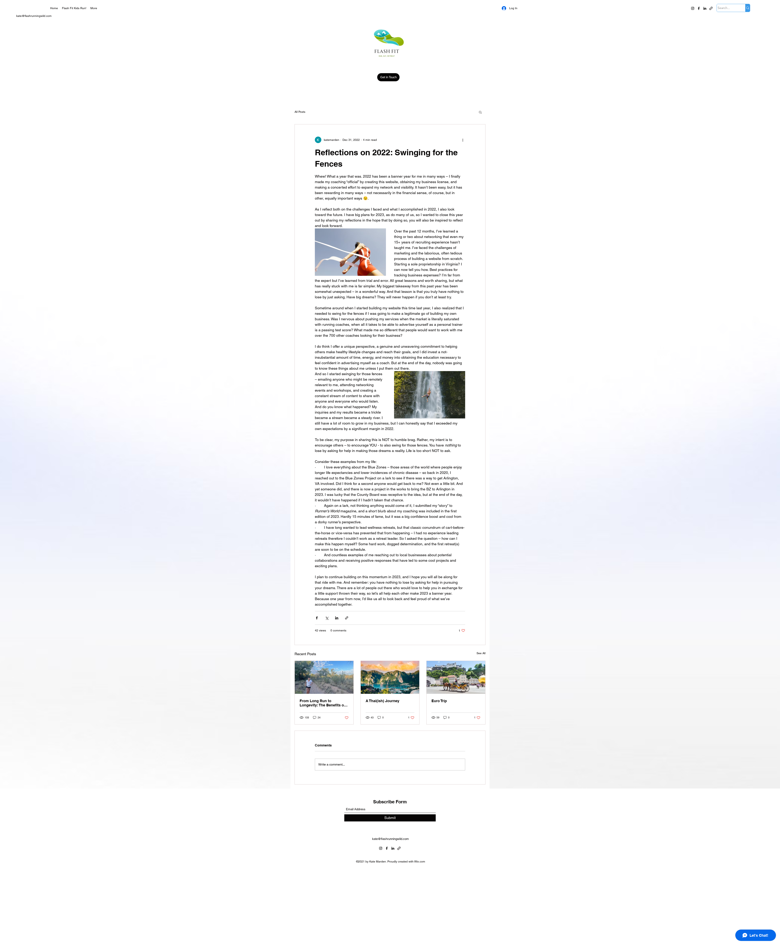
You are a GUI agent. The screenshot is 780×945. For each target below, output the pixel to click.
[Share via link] (347, 618)
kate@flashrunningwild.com (34, 15)
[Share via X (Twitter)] (327, 618)
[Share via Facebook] (317, 618)
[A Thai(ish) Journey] (390, 677)
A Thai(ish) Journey (382, 701)
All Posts (300, 111)
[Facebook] (699, 8)
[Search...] (747, 8)
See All (481, 653)
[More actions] (462, 139)
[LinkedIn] (705, 8)
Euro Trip (439, 701)
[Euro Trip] (456, 677)
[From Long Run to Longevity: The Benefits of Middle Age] (324, 677)
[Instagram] (693, 8)
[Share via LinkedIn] (337, 618)
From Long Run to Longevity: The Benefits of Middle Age (322, 703)
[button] (480, 112)
